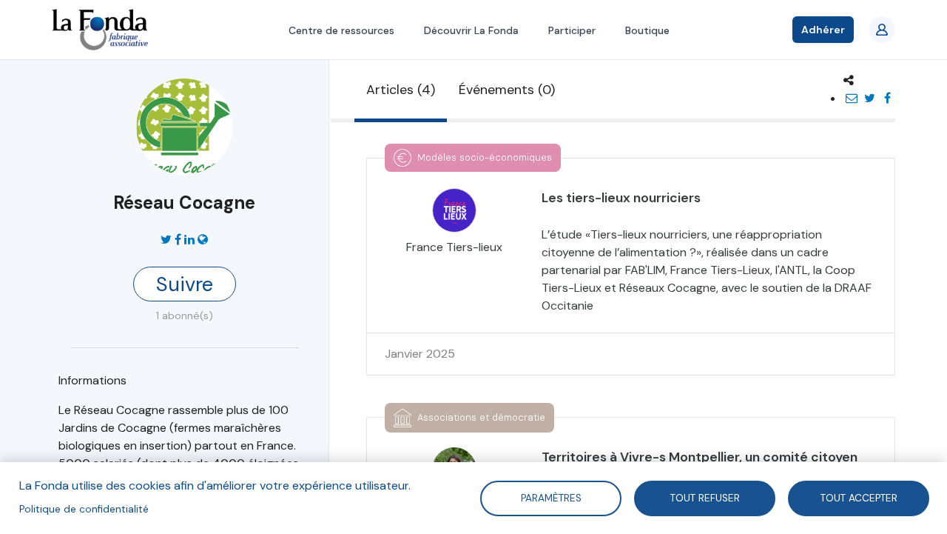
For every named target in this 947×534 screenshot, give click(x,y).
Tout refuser (704, 497)
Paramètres (550, 497)
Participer (572, 30)
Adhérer (823, 29)
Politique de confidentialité (84, 509)
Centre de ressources (341, 30)
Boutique (647, 30)
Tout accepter (858, 497)
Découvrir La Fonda (471, 30)
